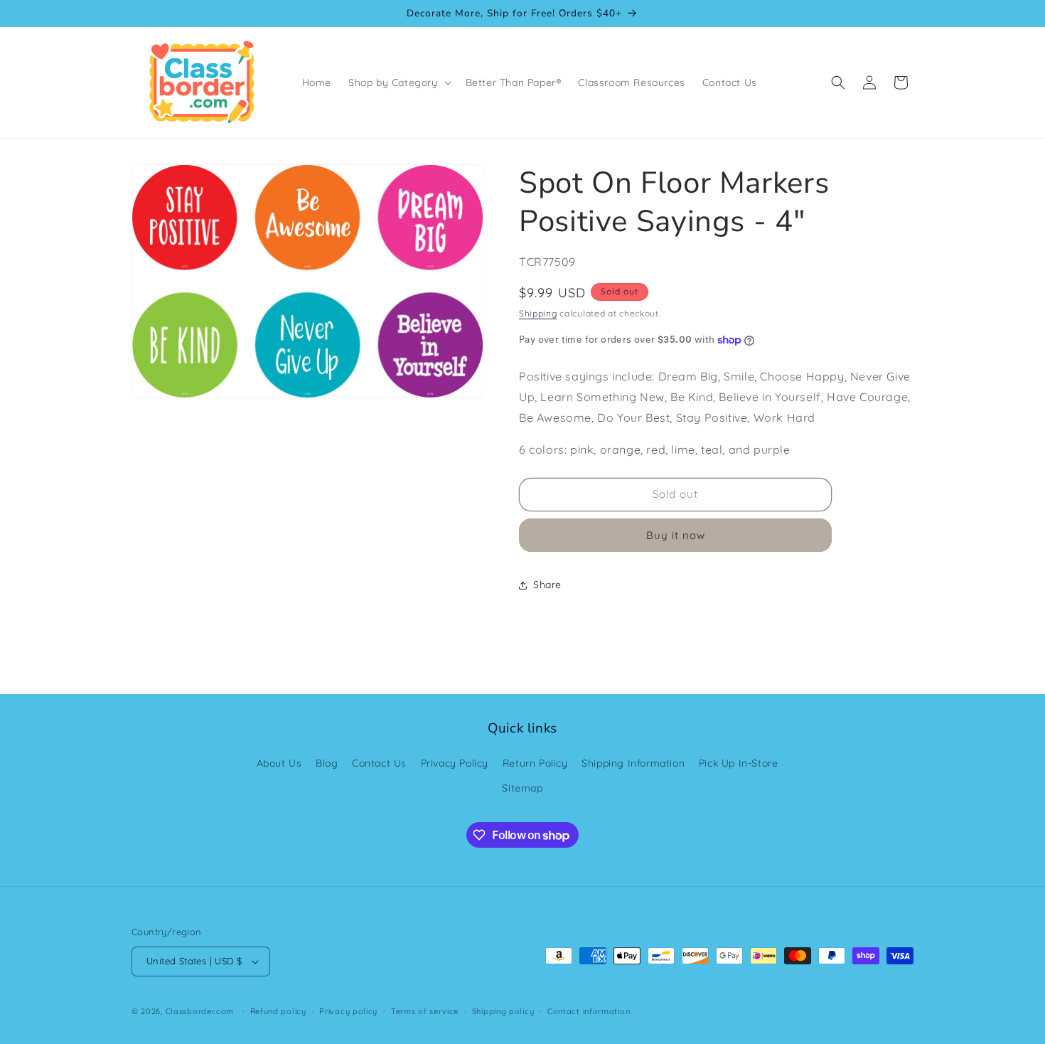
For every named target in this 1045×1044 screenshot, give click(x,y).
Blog (327, 763)
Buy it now (675, 535)
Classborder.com (200, 1011)
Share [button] (547, 584)
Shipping (538, 313)
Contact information (588, 1011)
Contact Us (379, 763)
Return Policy (535, 763)
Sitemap (522, 788)
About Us (279, 763)
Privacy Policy (454, 763)
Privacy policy (348, 1011)
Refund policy (278, 1011)
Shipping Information (633, 763)
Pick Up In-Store (738, 763)
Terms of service (425, 1011)
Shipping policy (503, 1011)
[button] (398, 82)
